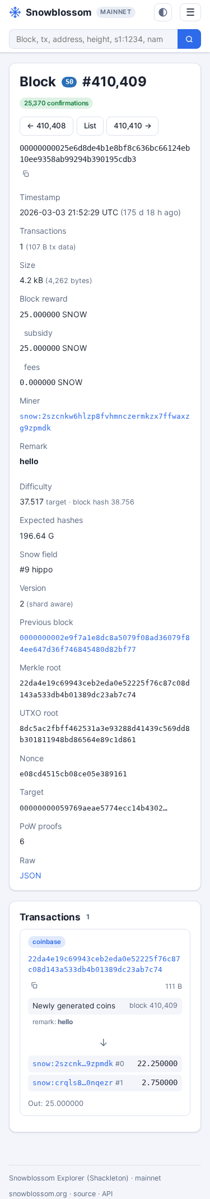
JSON (30, 875)
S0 (69, 82)
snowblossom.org (38, 1193)
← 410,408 (46, 125)
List (90, 125)
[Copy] (26, 174)
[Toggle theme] (163, 12)
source (84, 1193)
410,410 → (132, 125)
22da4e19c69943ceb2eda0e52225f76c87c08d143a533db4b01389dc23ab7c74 (104, 964)
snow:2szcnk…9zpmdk (72, 1063)
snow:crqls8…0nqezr (72, 1082)
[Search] (189, 39)
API (107, 1193)
